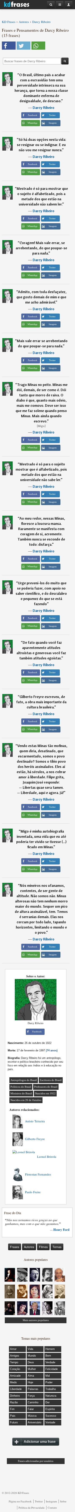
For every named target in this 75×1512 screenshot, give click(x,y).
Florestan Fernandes (38, 1174)
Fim (12, 1409)
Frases (14, 1247)
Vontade (50, 1422)
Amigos (14, 1355)
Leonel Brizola (46, 1156)
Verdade (50, 1362)
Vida (30, 1349)
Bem (48, 1355)
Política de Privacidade (32, 1507)
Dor (47, 1402)
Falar (31, 1409)
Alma (31, 1375)
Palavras (33, 1389)
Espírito (50, 1409)
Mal (47, 1375)
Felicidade (51, 1369)
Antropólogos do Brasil (23, 1080)
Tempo (14, 1362)
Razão (14, 1402)
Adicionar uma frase (40, 1441)
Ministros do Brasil (21, 1093)
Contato (52, 1507)
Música (32, 1415)
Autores (29, 1247)
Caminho (33, 1402)
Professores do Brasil (46, 1086)
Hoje (30, 1382)
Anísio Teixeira (35, 1121)
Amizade (15, 1375)
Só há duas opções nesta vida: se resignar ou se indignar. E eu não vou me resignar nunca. (41, 144)
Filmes (43, 1247)
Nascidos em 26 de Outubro (25, 1100)
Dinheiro (15, 1395)
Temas (56, 1247)
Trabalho (50, 1389)
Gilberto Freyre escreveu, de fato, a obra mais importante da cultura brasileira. (41, 701)
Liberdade (16, 1389)
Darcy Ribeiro (43, 107)
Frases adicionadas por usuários (35, 1461)
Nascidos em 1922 (45, 1093)
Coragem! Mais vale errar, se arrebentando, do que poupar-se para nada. (41, 248)
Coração (15, 1369)
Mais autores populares (36, 1320)
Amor (13, 1349)
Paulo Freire (33, 1192)
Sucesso (50, 1415)
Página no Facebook (20, 1501)
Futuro (14, 1422)
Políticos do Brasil (20, 1086)
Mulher (32, 1369)
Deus (31, 1362)
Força (31, 1395)
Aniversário (34, 1422)
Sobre (63, 1501)
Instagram (51, 1501)
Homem (50, 1349)
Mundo (32, 1355)
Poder (48, 1382)
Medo (13, 1382)
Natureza (50, 1395)
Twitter (39, 1501)
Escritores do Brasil (51, 1080)
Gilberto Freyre (35, 1139)
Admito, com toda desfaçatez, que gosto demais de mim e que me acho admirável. (41, 297)
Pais (12, 1415)
